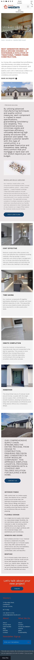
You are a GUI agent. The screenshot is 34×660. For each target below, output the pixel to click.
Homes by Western (24, 626)
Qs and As (9, 40)
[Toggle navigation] (28, 6)
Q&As (19, 10)
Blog (4, 628)
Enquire (17, 588)
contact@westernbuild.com (11, 615)
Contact (19, 3)
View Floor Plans (13, 214)
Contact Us (12, 480)
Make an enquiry (8, 78)
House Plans (7, 624)
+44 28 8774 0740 (8, 613)
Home (3, 40)
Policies (5, 630)
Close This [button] (5, 658)
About (19, 1)
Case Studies (7, 626)
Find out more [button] (29, 653)
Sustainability (19, 11)
